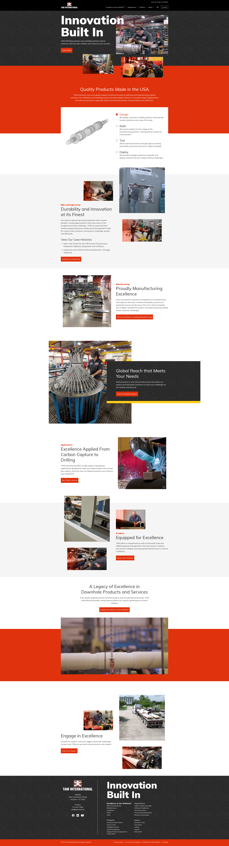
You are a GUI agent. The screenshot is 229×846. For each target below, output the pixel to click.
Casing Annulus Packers (115, 822)
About (150, 7)
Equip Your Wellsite (125, 558)
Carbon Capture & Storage (142, 806)
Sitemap (165, 842)
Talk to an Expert (69, 751)
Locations (165, 2)
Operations (110, 810)
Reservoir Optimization (141, 815)
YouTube (82, 815)
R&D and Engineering (114, 806)
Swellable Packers (113, 827)
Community (138, 825)
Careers (136, 827)
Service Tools (111, 825)
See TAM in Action (69, 480)
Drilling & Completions (141, 808)
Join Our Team (156, 2)
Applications (132, 7)
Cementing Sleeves (113, 829)
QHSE (109, 813)
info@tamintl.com (78, 810)
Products (142, 7)
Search (158, 7)
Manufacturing (111, 808)
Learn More (66, 50)
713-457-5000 (77, 807)
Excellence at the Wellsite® (119, 803)
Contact (164, 7)
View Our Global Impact (127, 394)
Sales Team (138, 832)
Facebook (73, 815)
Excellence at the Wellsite (115, 7)
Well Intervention (140, 810)
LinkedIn (77, 815)
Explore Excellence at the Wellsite (114, 610)
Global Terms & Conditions (151, 842)
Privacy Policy (118, 842)
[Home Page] (69, 5)
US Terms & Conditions (133, 842)
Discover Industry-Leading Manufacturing (134, 317)
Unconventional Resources (143, 813)
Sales (108, 815)
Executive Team (139, 822)
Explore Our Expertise (71, 259)
